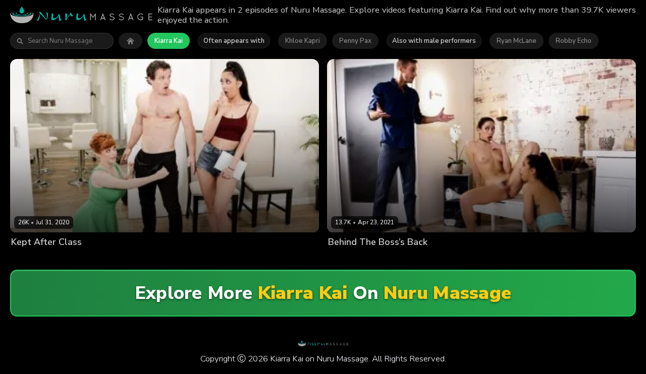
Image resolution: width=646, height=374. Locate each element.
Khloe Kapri (302, 40)
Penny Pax (355, 40)
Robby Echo (573, 40)
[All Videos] (130, 41)
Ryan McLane (516, 40)
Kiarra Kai (168, 40)
